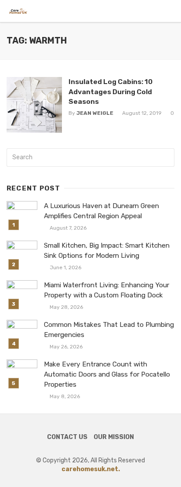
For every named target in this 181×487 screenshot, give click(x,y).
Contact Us (67, 437)
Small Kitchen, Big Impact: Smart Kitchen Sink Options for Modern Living (107, 251)
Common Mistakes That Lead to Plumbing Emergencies (109, 330)
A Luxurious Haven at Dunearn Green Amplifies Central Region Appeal (101, 211)
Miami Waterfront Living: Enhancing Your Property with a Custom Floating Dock (106, 290)
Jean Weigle (94, 113)
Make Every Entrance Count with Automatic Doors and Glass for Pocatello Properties (107, 374)
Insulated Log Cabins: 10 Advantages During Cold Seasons (110, 91)
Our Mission (114, 437)
